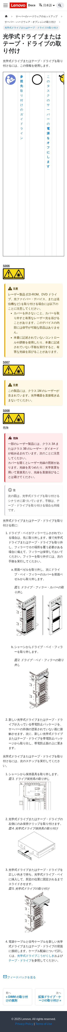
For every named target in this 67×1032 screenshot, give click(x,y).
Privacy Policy (24, 1023)
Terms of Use (43, 1023)
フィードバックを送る (21, 977)
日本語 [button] (47, 5)
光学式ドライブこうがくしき (35, 955)
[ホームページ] (6, 16)
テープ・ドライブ (20, 960)
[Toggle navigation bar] (5, 5)
